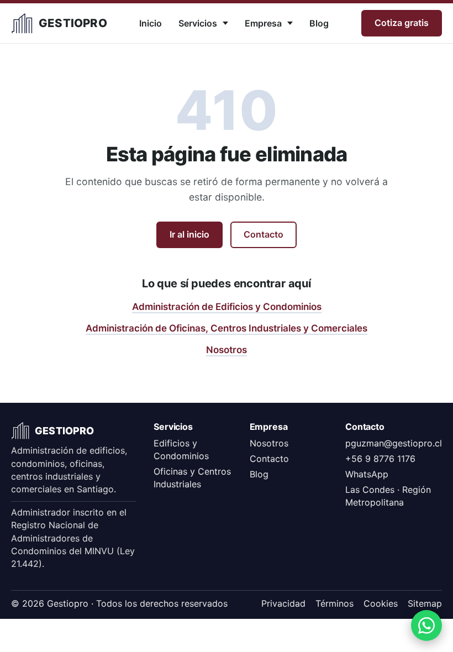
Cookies (381, 603)
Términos (334, 603)
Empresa (263, 23)
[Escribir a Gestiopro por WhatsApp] (426, 625)
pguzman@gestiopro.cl (393, 443)
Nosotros (226, 349)
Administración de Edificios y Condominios (227, 306)
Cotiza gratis (402, 22)
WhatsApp (366, 474)
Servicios (197, 23)
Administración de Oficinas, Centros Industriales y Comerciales (226, 328)
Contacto (263, 234)
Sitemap (425, 603)
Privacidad (283, 603)
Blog (319, 23)
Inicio (150, 23)
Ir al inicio (189, 234)
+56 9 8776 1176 (380, 458)
